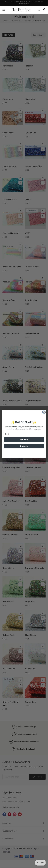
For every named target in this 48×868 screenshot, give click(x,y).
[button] (3, 9)
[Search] (39, 9)
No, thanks (24, 446)
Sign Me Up (24, 440)
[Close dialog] (44, 412)
